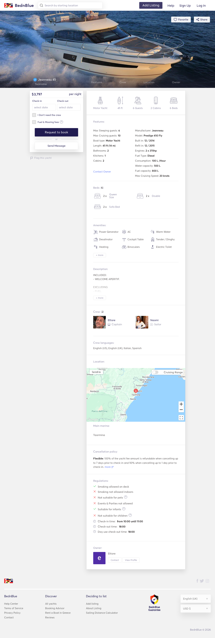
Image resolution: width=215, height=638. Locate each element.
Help (170, 6)
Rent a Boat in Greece (58, 612)
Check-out (62, 101)
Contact (115, 560)
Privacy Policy (12, 612)
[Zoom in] (181, 404)
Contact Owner (102, 171)
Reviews (50, 617)
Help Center (11, 603)
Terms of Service (13, 608)
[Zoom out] (181, 410)
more (108, 466)
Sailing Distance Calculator (102, 612)
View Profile (131, 560)
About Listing (93, 608)
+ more (99, 255)
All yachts (51, 603)
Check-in (37, 101)
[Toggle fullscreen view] (181, 417)
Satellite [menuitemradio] (96, 372)
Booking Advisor (54, 608)
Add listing (92, 603)
